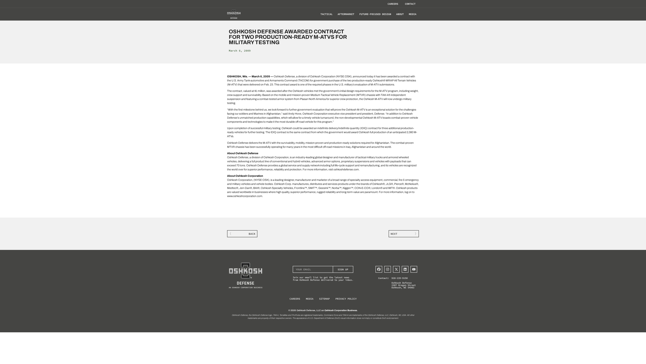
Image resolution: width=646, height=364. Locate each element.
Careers (393, 3)
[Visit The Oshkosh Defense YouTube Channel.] (413, 269)
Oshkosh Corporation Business (341, 310)
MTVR (361, 95)
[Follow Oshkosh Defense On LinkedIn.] (405, 269)
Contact (410, 3)
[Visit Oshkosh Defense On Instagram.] (387, 269)
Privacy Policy (346, 298)
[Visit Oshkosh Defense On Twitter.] (396, 269)
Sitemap (324, 298)
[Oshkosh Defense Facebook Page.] (378, 269)
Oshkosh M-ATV (355, 109)
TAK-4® (385, 95)
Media (309, 298)
